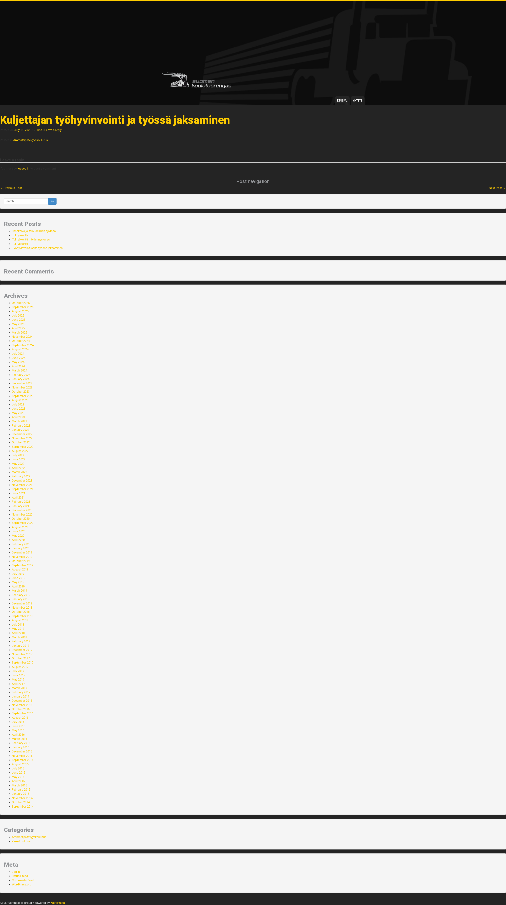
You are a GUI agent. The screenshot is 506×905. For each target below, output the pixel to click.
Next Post (497, 188)
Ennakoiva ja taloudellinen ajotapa (34, 231)
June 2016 (18, 726)
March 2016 (19, 739)
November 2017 (22, 654)
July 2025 (18, 315)
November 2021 (22, 485)
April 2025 (18, 328)
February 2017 (21, 692)
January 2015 (20, 794)
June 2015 (18, 772)
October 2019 (21, 561)
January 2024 (20, 379)
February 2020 (21, 544)
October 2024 (21, 341)
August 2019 (20, 569)
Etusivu (342, 100)
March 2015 (19, 785)
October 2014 (21, 802)
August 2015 (20, 764)
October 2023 (21, 391)
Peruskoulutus (21, 841)
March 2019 (19, 590)
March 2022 (19, 472)
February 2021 (21, 501)
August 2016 (20, 717)
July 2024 (18, 353)
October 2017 (21, 658)
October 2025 (21, 303)
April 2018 (18, 633)
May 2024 (18, 362)
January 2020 (20, 548)
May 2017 (18, 679)
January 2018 (20, 646)
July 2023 (18, 404)
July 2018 (18, 624)
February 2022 (21, 476)
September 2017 (22, 662)
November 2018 (22, 607)
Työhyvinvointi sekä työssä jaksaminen (37, 248)
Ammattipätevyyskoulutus (30, 140)
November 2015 (22, 756)
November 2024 (22, 336)
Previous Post (11, 188)
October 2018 (21, 612)
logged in (23, 168)
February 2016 (21, 743)
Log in (16, 872)
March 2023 (19, 421)
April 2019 (18, 586)
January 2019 (20, 599)
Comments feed (23, 880)
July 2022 (18, 455)
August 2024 (20, 349)
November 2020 (22, 514)
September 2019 (22, 565)
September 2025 (22, 307)
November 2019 (22, 557)
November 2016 (22, 705)
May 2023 (18, 413)
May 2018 (18, 629)
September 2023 (22, 396)
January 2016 (20, 747)
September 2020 (22, 523)
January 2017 (20, 696)
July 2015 (18, 768)
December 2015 (22, 751)
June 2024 (18, 358)
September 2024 (22, 345)
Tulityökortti (20, 235)
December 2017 (22, 650)
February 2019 (21, 595)
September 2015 (22, 760)
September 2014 (22, 806)
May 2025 (18, 324)
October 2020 (21, 518)
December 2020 (22, 510)
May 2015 (18, 777)
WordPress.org (21, 884)
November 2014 (22, 798)
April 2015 (18, 781)
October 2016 (21, 709)
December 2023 (22, 383)
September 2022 (22, 447)
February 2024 (21, 375)
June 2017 (18, 675)
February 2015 (21, 789)
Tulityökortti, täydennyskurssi (31, 239)
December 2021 (22, 480)
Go (52, 201)
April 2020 (18, 540)
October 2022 (21, 442)
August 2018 (20, 620)
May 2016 (18, 730)
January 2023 (20, 430)
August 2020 (20, 527)
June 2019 (18, 578)
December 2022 (22, 434)
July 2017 (18, 671)
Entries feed (20, 876)
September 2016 (22, 713)
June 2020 (18, 531)
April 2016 (18, 734)
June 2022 (18, 459)
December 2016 (22, 700)
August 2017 (20, 667)
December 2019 (22, 552)
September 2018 (22, 616)
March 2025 (19, 332)
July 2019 (18, 574)
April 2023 (18, 417)
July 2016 (18, 722)
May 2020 (18, 535)
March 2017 (19, 688)
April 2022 (18, 468)
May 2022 (18, 464)
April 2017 (18, 684)
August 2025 (20, 311)
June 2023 (18, 408)
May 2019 (18, 582)
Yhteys (357, 100)
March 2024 (19, 370)
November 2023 (22, 387)
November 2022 (22, 438)
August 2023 (20, 400)
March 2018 (19, 637)
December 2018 (22, 603)
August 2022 (20, 451)
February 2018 (21, 641)
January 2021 (20, 506)
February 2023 (21, 425)
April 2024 (18, 366)
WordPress (57, 903)
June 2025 (18, 319)
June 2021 (18, 493)
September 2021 (22, 489)
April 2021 (18, 497)
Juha (39, 130)
